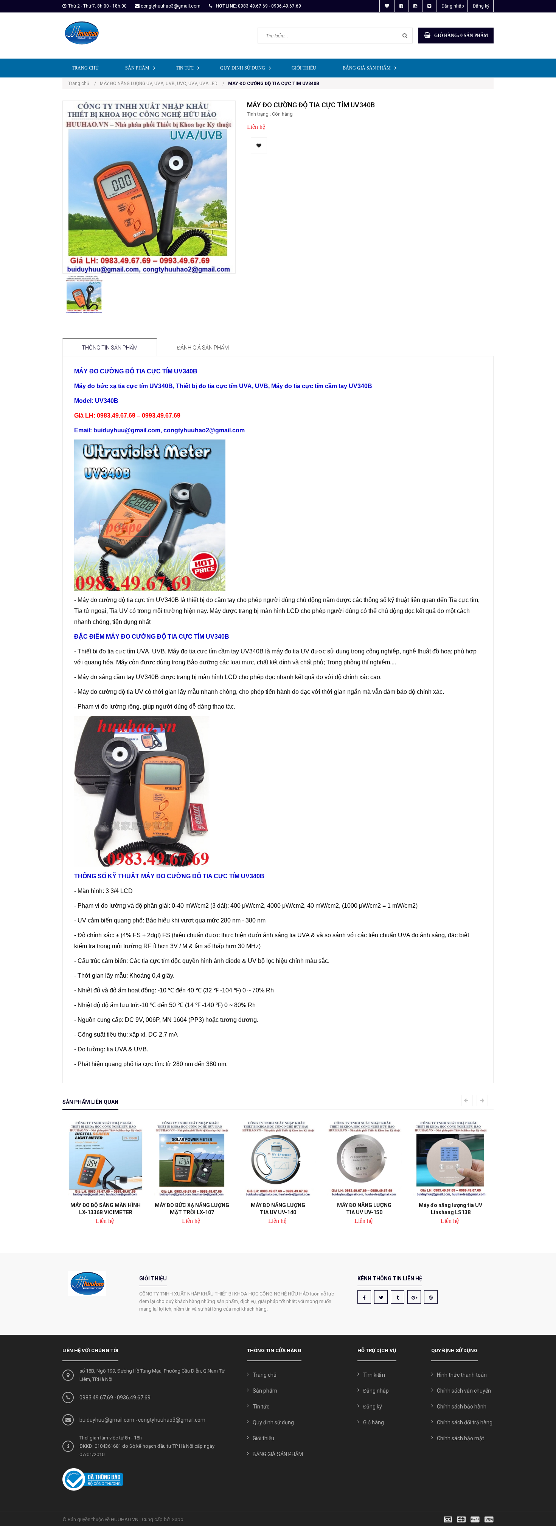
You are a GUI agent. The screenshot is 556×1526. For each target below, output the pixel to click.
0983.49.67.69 (96, 1397)
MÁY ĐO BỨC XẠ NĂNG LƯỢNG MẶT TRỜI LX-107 (192, 1208)
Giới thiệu (304, 68)
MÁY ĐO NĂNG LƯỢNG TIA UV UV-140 (278, 1208)
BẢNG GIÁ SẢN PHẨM (367, 68)
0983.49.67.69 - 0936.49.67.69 (269, 6)
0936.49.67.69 (134, 1397)
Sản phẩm (137, 68)
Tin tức (185, 68)
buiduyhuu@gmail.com (106, 1420)
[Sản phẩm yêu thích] (386, 6)
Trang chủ (85, 68)
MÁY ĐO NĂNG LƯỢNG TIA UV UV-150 (364, 1208)
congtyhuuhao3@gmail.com (170, 6)
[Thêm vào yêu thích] (259, 145)
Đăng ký (481, 6)
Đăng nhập (452, 6)
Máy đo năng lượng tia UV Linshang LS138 (450, 1208)
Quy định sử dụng (242, 68)
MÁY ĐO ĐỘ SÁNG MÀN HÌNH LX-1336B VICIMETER (105, 1208)
